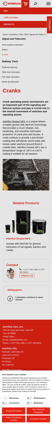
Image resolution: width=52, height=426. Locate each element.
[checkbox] (4, 398)
